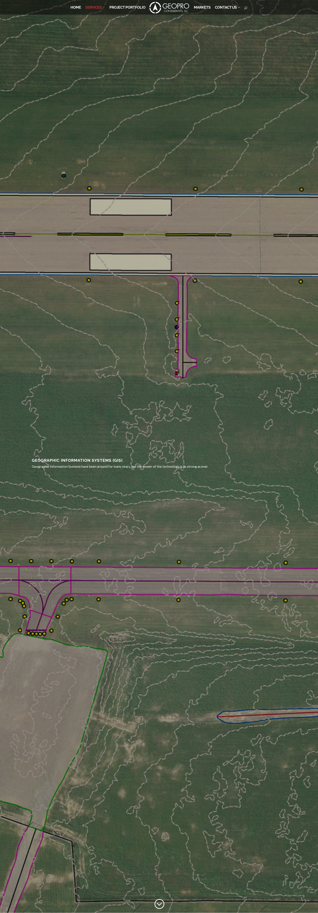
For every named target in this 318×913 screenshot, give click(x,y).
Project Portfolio (127, 7)
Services (93, 7)
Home (75, 7)
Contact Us (226, 7)
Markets (202, 7)
